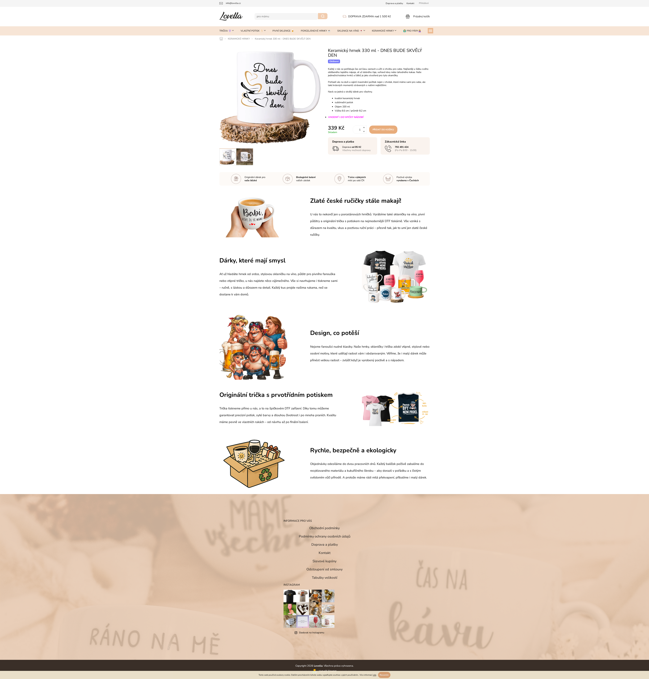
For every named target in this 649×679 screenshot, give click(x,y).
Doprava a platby (324, 544)
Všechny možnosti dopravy (356, 150)
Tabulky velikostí (324, 577)
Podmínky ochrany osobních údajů (324, 536)
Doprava (394, 3)
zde (374, 675)
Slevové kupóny (324, 561)
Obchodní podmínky (324, 528)
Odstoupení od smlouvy (324, 569)
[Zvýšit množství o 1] (364, 128)
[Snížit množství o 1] (364, 132)
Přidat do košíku (383, 129)
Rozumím (384, 675)
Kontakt (410, 3)
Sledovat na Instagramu (311, 632)
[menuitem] (226, 30)
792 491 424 (401, 147)
